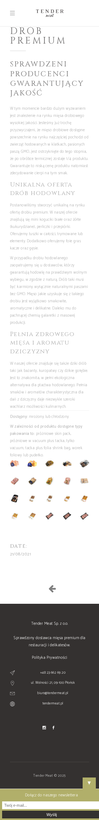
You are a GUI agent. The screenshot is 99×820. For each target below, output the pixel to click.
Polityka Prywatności (49, 657)
